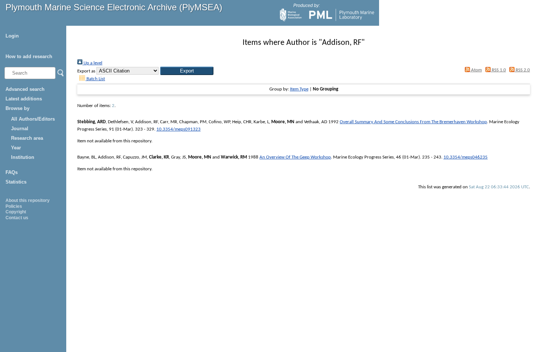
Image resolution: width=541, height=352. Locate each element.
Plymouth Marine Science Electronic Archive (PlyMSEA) (114, 7)
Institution (22, 157)
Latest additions (24, 99)
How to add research (29, 56)
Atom (476, 70)
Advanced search (25, 89)
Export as (86, 71)
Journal (19, 128)
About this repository (28, 200)
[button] (186, 71)
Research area (27, 138)
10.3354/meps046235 (465, 157)
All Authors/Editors (33, 119)
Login (12, 36)
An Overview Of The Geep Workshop (295, 157)
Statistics (16, 182)
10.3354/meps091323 (178, 129)
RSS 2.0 (522, 70)
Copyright (16, 211)
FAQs (12, 172)
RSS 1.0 (498, 70)
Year (16, 147)
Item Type (299, 89)
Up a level (92, 63)
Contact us (17, 217)
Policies (14, 206)
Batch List (95, 79)
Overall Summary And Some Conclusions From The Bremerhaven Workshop (413, 122)
